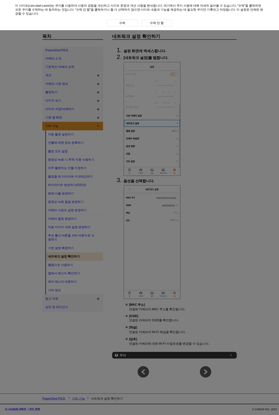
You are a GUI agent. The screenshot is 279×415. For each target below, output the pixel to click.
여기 (167, 5)
